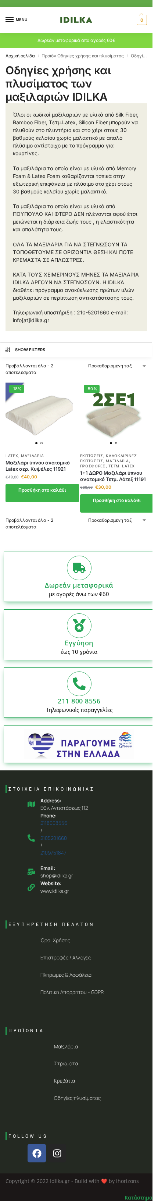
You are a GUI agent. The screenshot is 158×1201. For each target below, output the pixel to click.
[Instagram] (57, 1153)
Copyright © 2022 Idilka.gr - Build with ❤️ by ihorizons (72, 1181)
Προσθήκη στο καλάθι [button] (42, 490)
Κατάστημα (138, 1197)
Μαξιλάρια (32, 455)
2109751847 (53, 852)
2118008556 (53, 823)
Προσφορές (93, 466)
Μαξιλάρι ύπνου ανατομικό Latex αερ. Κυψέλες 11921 (38, 466)
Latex (12, 455)
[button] (141, 20)
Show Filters (30, 349)
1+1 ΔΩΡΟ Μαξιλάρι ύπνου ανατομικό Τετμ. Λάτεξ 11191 (113, 476)
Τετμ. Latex (121, 466)
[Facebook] (37, 1153)
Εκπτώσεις (91, 455)
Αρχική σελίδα (20, 55)
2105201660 (53, 838)
